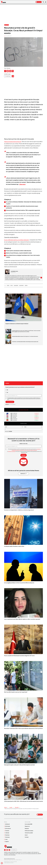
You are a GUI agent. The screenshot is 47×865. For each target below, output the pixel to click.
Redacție (27, 828)
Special (7, 841)
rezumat (8, 285)
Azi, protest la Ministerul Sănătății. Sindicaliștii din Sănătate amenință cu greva (22, 202)
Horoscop (7, 837)
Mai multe (23, 473)
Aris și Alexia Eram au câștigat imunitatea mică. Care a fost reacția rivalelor (22, 256)
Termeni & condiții (29, 832)
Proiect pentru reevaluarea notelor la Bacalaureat (17, 250)
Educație (6, 24)
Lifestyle (7, 832)
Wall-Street (6, 859)
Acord (26, 835)
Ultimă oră (7, 824)
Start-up (20, 859)
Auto (6, 839)
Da (7, 389)
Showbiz (7, 830)
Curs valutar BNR (28, 824)
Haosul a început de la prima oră (12, 141)
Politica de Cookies (29, 830)
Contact (26, 837)
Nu (7, 392)
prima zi (11, 285)
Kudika (10, 859)
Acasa (5, 807)
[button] (43, 2)
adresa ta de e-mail (23, 443)
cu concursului (13, 451)
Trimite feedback (10, 401)
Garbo (12, 859)
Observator (22, 184)
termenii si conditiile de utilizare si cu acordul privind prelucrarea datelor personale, (26, 450)
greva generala (16, 285)
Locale (10, 807)
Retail (17, 859)
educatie (26, 285)
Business (7, 835)
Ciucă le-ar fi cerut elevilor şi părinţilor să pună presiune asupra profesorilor (21, 207)
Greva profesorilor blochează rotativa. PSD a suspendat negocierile (22, 210)
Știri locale (7, 826)
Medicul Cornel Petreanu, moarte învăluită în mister (18, 253)
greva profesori (21, 285)
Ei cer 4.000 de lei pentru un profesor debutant (16, 240)
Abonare (23, 455)
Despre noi (27, 826)
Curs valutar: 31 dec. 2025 (23, 409)
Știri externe (8, 828)
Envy (15, 859)
